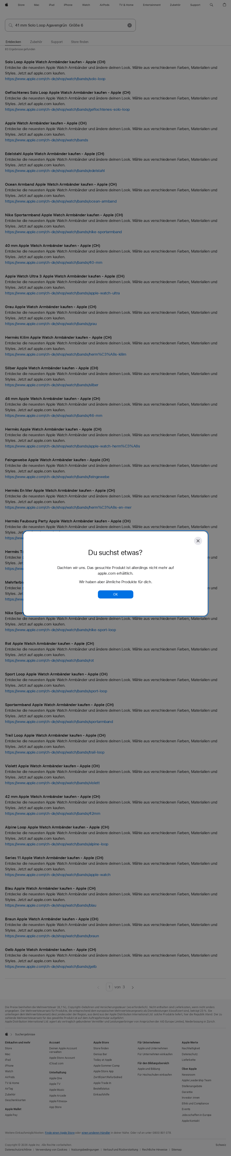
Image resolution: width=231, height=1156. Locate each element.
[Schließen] (198, 541)
